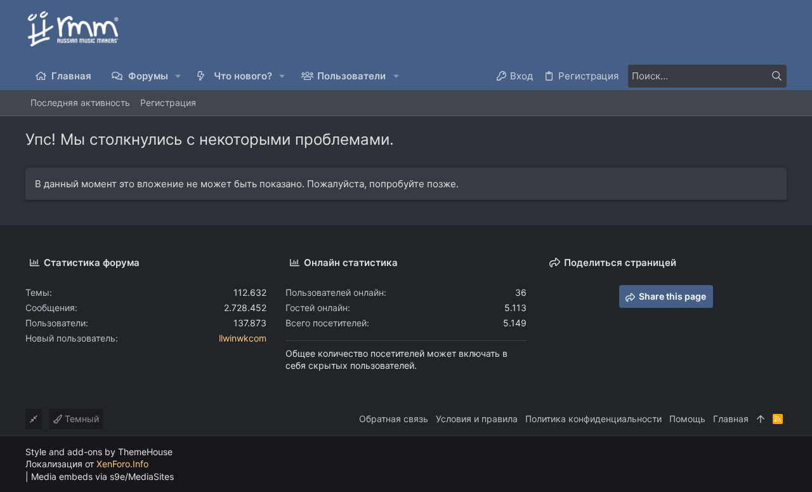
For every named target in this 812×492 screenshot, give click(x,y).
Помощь (687, 418)
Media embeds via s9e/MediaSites (102, 476)
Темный (80, 418)
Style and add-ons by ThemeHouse (99, 451)
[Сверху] (760, 419)
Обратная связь (393, 418)
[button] (178, 76)
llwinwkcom (242, 338)
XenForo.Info (122, 463)
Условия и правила (477, 418)
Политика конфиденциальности (593, 418)
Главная (731, 418)
